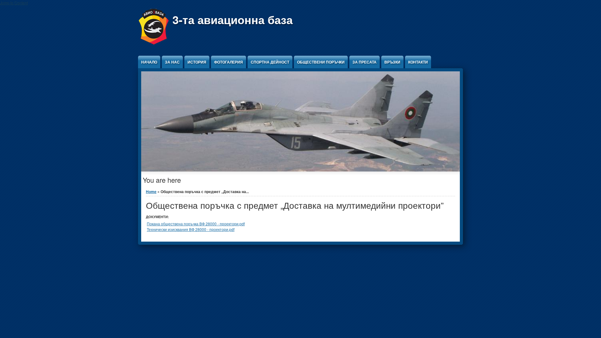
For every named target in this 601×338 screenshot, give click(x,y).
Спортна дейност (270, 62)
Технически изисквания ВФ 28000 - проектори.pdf (190, 229)
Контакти (418, 62)
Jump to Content (14, 2)
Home (151, 191)
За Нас (172, 62)
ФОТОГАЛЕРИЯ (228, 62)
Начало (149, 62)
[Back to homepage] (153, 43)
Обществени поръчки (321, 62)
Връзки (392, 62)
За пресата (364, 62)
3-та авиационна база (232, 19)
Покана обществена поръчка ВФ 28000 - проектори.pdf (196, 223)
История (196, 62)
